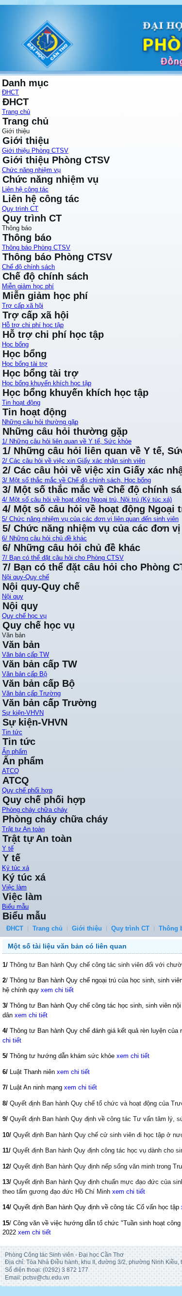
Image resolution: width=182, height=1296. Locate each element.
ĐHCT (10, 92)
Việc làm (14, 887)
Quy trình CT (20, 208)
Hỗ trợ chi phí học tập (33, 325)
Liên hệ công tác (25, 189)
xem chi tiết (57, 990)
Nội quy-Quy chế (25, 577)
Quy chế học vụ (24, 615)
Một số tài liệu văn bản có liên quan (67, 946)
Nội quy (12, 596)
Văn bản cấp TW (25, 654)
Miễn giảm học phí (28, 286)
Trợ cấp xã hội (22, 305)
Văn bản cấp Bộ (24, 674)
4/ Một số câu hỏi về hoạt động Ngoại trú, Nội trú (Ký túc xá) (87, 499)
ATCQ (10, 770)
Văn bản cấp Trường (31, 693)
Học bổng (15, 344)
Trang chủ (16, 111)
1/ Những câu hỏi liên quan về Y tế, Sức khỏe (67, 441)
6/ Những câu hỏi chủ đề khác (44, 538)
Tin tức (12, 732)
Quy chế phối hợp (27, 790)
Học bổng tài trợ (25, 363)
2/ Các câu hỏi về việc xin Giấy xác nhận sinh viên (73, 460)
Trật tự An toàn (23, 829)
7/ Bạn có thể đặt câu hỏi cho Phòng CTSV (63, 557)
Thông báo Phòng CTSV (36, 247)
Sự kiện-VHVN (23, 712)
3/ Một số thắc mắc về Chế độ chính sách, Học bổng (76, 480)
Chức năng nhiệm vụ (31, 170)
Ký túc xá (15, 867)
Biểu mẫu (15, 906)
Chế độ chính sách (28, 266)
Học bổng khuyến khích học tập (46, 383)
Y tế (8, 848)
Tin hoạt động (21, 402)
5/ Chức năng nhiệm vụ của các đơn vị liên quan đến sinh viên (90, 518)
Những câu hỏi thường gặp (40, 422)
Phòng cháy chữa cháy (34, 809)
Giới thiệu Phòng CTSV (35, 150)
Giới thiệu (87, 928)
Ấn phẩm (14, 751)
